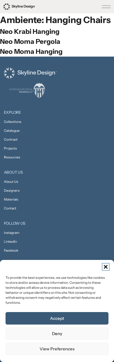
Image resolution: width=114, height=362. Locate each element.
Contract (11, 139)
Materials (11, 199)
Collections (12, 122)
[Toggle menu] (106, 6)
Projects (10, 148)
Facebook (11, 250)
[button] (105, 267)
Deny (57, 333)
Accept (57, 318)
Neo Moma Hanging (31, 51)
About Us (11, 181)
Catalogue (12, 130)
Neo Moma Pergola (30, 41)
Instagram (11, 233)
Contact (10, 208)
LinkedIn (10, 241)
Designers (12, 190)
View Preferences (57, 348)
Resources (12, 157)
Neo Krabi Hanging (29, 31)
